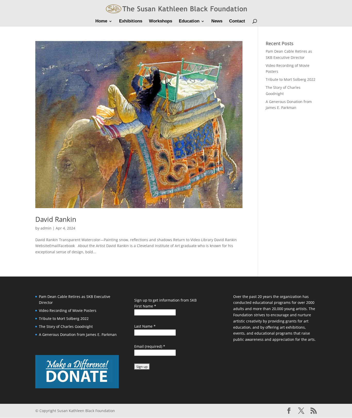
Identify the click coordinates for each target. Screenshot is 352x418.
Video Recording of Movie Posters (67, 310)
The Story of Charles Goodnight (66, 326)
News (216, 21)
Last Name (145, 326)
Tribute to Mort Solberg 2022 (290, 79)
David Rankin (55, 219)
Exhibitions (130, 21)
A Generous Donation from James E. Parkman (78, 334)
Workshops (160, 21)
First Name (145, 306)
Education (189, 21)
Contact (237, 21)
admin (46, 228)
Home (101, 21)
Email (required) (149, 346)
